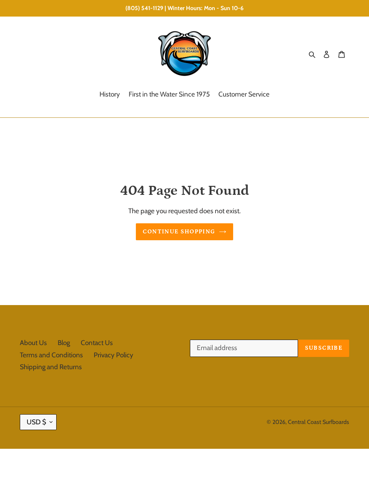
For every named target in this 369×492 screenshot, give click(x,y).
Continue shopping (179, 231)
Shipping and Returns (51, 367)
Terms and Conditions (51, 355)
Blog (64, 343)
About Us (33, 343)
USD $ (36, 422)
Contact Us (97, 343)
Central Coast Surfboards (318, 422)
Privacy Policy (113, 355)
